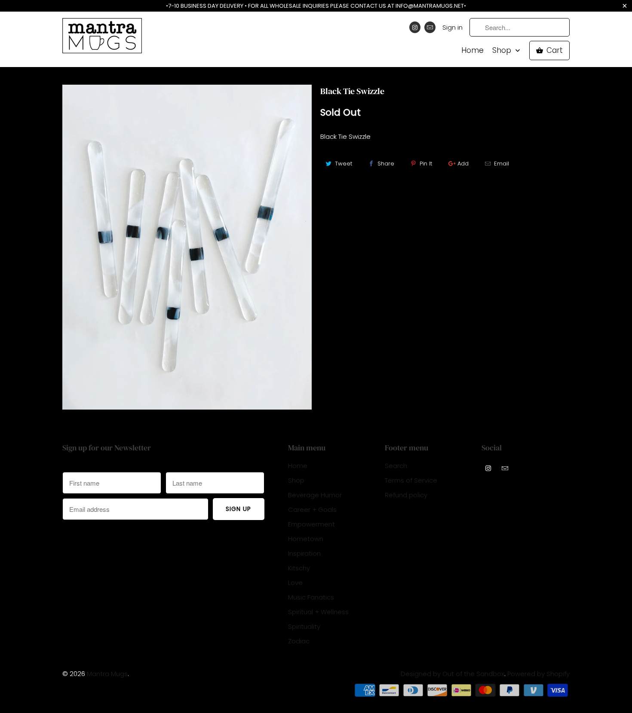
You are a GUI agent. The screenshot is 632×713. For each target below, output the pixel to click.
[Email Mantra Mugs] (430, 27)
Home (472, 50)
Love (295, 582)
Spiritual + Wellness (318, 611)
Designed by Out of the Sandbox (452, 673)
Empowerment (311, 524)
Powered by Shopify (538, 673)
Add (463, 163)
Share (385, 163)
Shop (502, 50)
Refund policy (406, 494)
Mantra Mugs (107, 673)
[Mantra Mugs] (102, 38)
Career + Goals (312, 509)
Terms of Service (411, 480)
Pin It (426, 163)
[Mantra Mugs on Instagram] (414, 27)
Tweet (343, 163)
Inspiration (304, 553)
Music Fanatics (311, 597)
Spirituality (304, 626)
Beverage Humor (315, 494)
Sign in (452, 27)
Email (501, 163)
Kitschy (299, 567)
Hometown (305, 538)
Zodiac (299, 641)
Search (396, 465)
